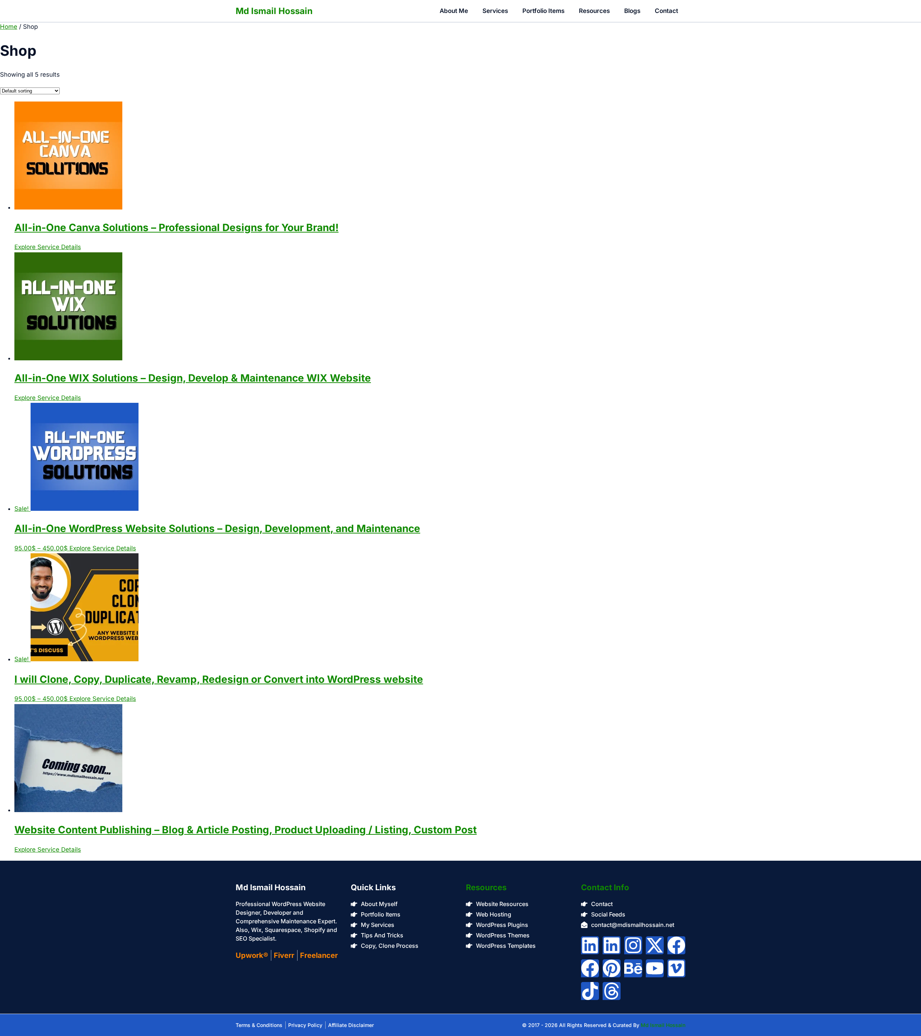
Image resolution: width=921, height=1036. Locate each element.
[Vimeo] (676, 968)
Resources (594, 10)
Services (495, 10)
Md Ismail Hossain (274, 11)
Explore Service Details (47, 247)
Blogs (632, 10)
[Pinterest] (612, 968)
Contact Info (605, 887)
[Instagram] (633, 945)
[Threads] (612, 991)
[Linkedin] (590, 945)
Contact (666, 10)
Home (8, 26)
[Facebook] (676, 945)
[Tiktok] (590, 991)
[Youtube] (655, 968)
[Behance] (633, 968)
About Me (454, 10)
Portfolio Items (543, 10)
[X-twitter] (655, 945)
